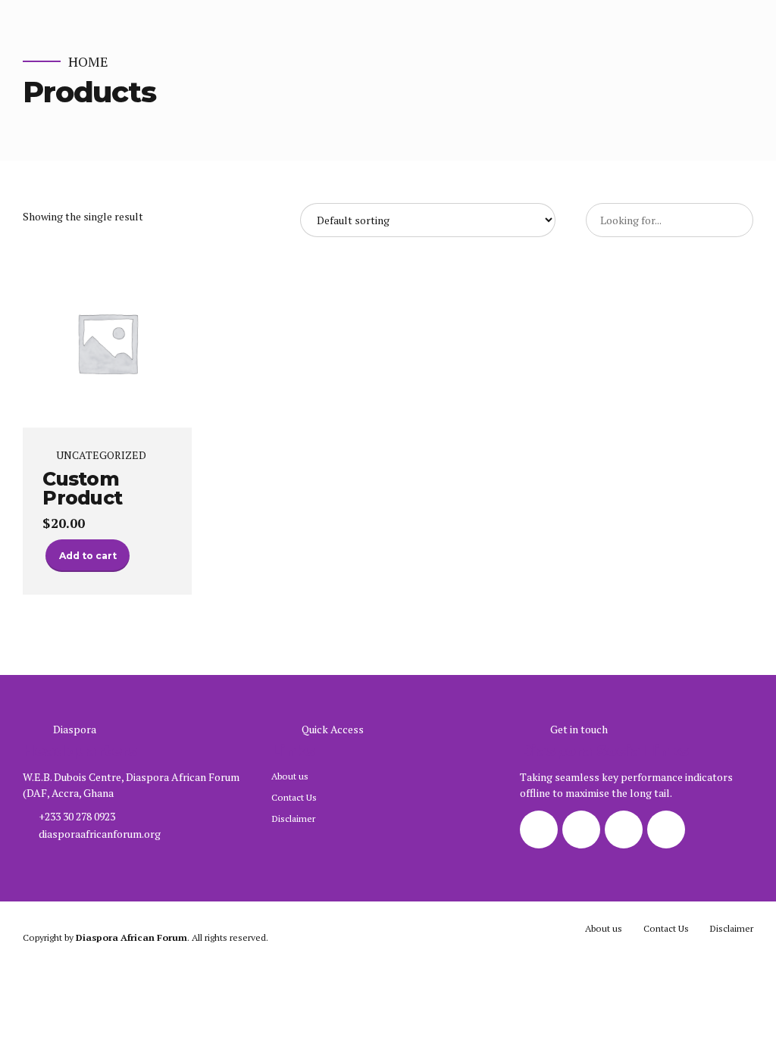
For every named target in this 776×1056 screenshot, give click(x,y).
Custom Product (82, 488)
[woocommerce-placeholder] (107, 343)
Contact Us (294, 797)
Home (88, 61)
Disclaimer (293, 818)
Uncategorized (101, 455)
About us (289, 776)
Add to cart (88, 555)
